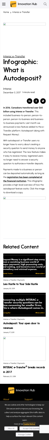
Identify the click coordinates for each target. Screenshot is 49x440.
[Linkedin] (29, 101)
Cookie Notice (29, 424)
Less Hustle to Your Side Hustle (20, 284)
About (6, 399)
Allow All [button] (11, 428)
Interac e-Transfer (21, 12)
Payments (21, 280)
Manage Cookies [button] (24, 434)
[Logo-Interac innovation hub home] (23, 4)
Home (6, 12)
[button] (3, 4)
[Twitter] (43, 101)
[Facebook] (36, 101)
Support (28, 399)
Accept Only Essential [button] (31, 428)
